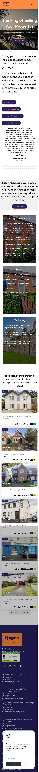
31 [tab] (28, 177)
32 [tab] (30, 177)
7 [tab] (15, 174)
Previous (15, 620)
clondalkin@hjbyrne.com (13, 706)
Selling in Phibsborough (12, 116)
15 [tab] (30, 174)
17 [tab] (34, 174)
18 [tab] (3, 177)
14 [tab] (28, 174)
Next (24, 620)
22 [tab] (11, 177)
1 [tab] (3, 174)
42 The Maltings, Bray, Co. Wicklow (15, 498)
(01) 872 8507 (9, 717)
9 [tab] (19, 174)
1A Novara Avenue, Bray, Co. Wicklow (16, 571)
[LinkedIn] (3, 673)
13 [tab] (26, 174)
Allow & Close (14, 764)
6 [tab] (13, 174)
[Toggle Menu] (36, 4)
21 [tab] (9, 177)
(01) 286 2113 (9, 687)
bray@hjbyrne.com (11, 690)
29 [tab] (24, 177)
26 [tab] (19, 177)
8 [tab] (17, 174)
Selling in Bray (9, 102)
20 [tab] (7, 177)
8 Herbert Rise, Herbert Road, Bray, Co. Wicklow (17, 425)
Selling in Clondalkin (11, 109)
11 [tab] (22, 174)
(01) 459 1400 (9, 704)
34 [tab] (34, 177)
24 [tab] (15, 177)
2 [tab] (5, 174)
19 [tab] (5, 177)
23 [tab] (13, 177)
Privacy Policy (13, 758)
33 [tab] (32, 177)
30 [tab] (26, 177)
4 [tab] (9, 174)
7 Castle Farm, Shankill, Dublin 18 (15, 462)
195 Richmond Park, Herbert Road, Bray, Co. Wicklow (19, 608)
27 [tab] (20, 177)
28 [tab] (22, 177)
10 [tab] (20, 174)
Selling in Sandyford (11, 123)
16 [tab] (32, 174)
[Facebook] (9, 673)
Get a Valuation (18, 41)
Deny (27, 764)
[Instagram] (14, 673)
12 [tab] (24, 174)
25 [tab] (17, 177)
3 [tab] (7, 174)
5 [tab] (11, 174)
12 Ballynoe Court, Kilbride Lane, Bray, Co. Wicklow (18, 535)
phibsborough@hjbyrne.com (14, 720)
